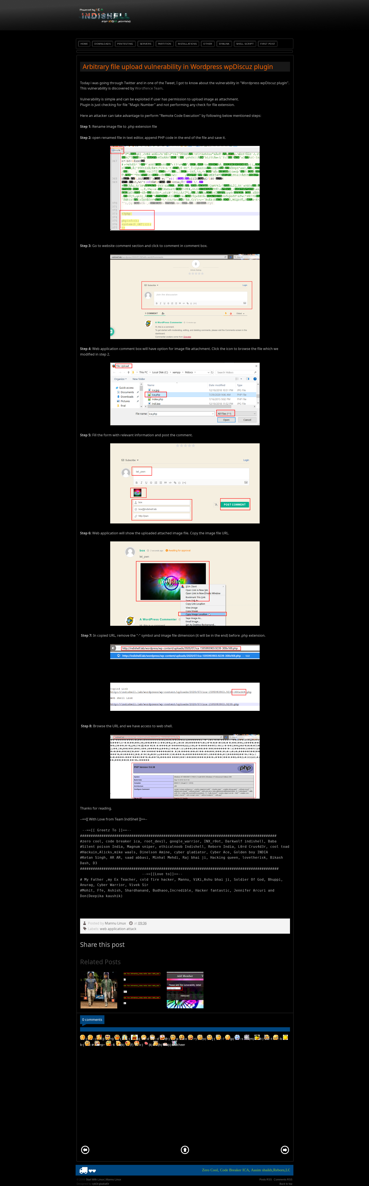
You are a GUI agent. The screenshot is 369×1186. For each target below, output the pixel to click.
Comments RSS (283, 1179)
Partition (164, 44)
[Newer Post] (85, 1153)
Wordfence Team (149, 88)
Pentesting (125, 44)
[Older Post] (285, 1153)
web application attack (118, 928)
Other (207, 44)
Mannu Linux (116, 923)
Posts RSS (265, 1179)
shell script (245, 44)
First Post (267, 44)
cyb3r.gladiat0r (100, 1183)
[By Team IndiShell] (105, 22)
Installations (187, 44)
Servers (145, 44)
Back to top (286, 1183)
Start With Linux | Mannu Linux (103, 1179)
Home (84, 44)
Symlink (224, 44)
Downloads (102, 44)
